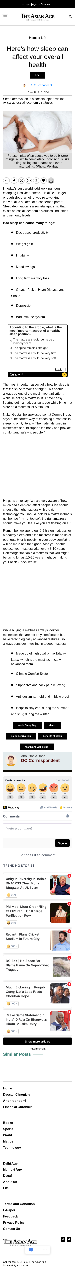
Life (37, 75)
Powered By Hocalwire (15, 1265)
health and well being (37, 747)
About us (10, 1182)
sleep (52, 725)
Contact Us (11, 1229)
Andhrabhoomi (14, 1100)
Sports (8, 1129)
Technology (12, 1147)
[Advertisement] (37, 467)
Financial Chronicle (17, 1107)
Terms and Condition (19, 1204)
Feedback (10, 1216)
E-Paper (9, 1210)
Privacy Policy (14, 1222)
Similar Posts (17, 1054)
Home (7, 1088)
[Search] (70, 17)
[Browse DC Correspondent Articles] (11, 760)
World (7, 1135)
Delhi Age (10, 1163)
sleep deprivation (21, 736)
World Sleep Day (27, 725)
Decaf (7, 1175)
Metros (8, 1141)
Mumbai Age (12, 1169)
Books (8, 1122)
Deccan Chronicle (16, 1094)
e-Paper (26, 4)
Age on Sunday (41, 4)
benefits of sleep (52, 736)
